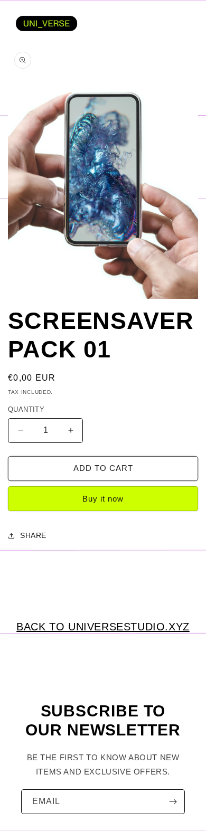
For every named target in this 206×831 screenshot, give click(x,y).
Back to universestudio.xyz (103, 626)
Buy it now (103, 498)
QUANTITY (26, 409)
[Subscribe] (172, 801)
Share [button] (33, 535)
